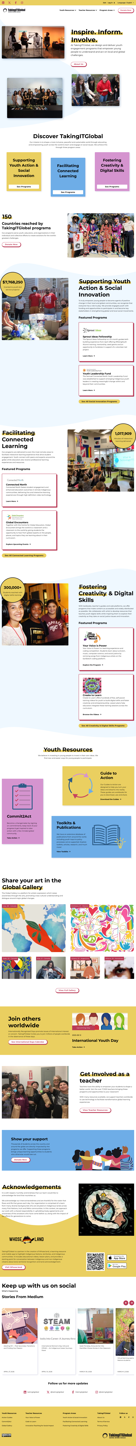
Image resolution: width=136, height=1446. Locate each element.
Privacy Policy (102, 1426)
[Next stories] (131, 1302)
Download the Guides (109, 799)
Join (104, 3)
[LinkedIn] (3, 2)
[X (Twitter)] (9, 2)
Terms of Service (103, 1421)
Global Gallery (7, 1426)
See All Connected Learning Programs (24, 555)
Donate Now (125, 10)
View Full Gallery (67, 990)
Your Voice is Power (33, 1417)
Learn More (88, 356)
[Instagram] (22, 2)
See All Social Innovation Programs (99, 401)
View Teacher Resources (95, 1110)
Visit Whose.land (13, 1267)
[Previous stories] (125, 1302)
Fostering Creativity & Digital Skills (75, 1426)
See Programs (24, 187)
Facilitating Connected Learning (75, 1421)
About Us (78, 64)
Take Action (12, 838)
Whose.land (44, 1251)
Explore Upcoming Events (17, 544)
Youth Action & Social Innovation (75, 1417)
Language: (122, 3)
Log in (110, 3)
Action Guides (7, 1417)
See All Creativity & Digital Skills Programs (103, 726)
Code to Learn (31, 1421)
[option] (21, 1341)
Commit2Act (6, 1421)
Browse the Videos (91, 714)
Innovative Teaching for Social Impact (40, 1426)
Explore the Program (92, 665)
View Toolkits (62, 852)
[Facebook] (15, 2)
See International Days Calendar (27, 1042)
